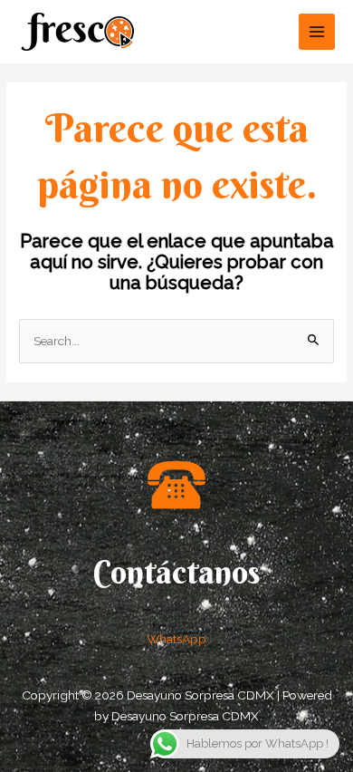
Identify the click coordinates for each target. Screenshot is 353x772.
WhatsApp (176, 639)
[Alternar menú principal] (317, 32)
